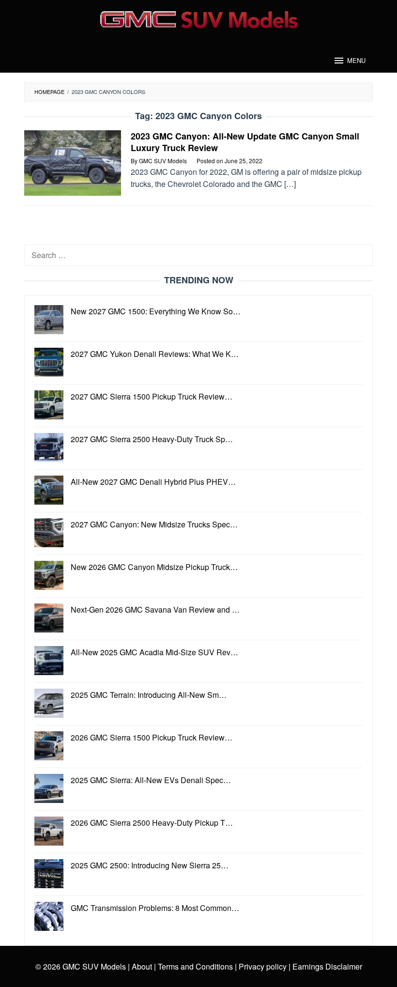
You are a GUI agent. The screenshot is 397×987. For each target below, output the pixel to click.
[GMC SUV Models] (198, 18)
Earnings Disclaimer (326, 966)
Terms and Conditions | (196, 966)
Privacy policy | (263, 966)
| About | (142, 966)
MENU (356, 60)
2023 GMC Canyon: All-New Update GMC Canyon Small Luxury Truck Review (245, 142)
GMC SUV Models (94, 966)
